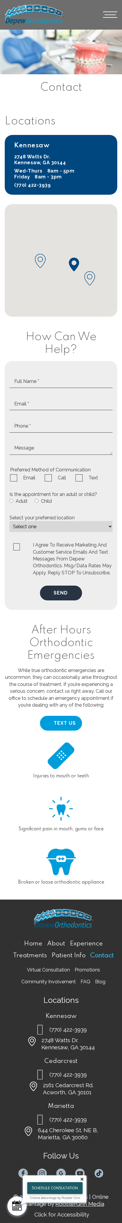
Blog (100, 981)
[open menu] (110, 15)
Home (33, 944)
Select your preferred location (42, 518)
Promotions (87, 970)
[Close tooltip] (82, 1179)
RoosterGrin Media (79, 1204)
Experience (86, 944)
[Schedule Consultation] (17, 1206)
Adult (22, 501)
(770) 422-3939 (32, 185)
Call (62, 478)
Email (29, 478)
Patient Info (69, 956)
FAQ (85, 981)
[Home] (34, 15)
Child (46, 501)
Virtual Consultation (48, 970)
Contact (102, 956)
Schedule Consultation (55, 1188)
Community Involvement (48, 981)
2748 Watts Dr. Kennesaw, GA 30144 (40, 159)
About (56, 944)
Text (93, 478)
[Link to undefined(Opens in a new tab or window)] (23, 1173)
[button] (74, 264)
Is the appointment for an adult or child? (53, 494)
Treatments (30, 956)
